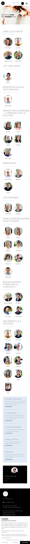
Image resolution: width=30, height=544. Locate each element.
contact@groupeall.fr (9, 502)
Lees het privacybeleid (5, 537)
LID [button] (13, 2)
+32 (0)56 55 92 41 (8, 498)
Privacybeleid (7, 516)
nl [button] (17, 2)
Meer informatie (8, 406)
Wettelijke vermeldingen (10, 514)
